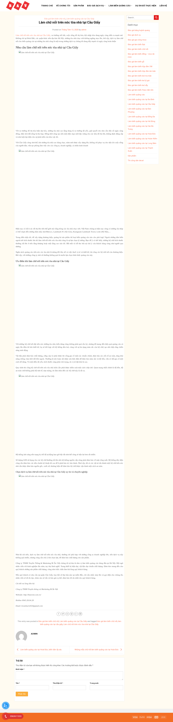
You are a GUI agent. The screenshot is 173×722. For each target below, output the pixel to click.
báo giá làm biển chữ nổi (107, 621)
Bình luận (20, 669)
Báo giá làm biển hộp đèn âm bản (142, 71)
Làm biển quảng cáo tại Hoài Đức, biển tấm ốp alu (41, 649)
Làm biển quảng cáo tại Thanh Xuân (140, 149)
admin (83, 30)
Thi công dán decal (135, 160)
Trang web (94, 683)
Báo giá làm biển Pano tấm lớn (140, 90)
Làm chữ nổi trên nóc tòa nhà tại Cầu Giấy (80, 624)
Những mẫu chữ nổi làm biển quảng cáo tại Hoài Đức (97, 649)
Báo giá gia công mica (137, 40)
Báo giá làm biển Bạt (136, 44)
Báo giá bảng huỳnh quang (139, 30)
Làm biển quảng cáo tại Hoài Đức (142, 134)
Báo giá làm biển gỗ (136, 62)
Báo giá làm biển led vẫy (138, 85)
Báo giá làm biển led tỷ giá (138, 80)
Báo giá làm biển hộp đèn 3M (140, 66)
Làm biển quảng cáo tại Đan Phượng (139, 110)
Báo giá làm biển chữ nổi (54, 19)
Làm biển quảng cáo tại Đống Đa (141, 116)
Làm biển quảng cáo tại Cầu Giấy (80, 19)
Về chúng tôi (63, 6)
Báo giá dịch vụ (95, 6)
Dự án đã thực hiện (145, 6)
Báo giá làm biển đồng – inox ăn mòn (141, 55)
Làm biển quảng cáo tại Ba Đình (141, 99)
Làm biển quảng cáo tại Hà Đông (141, 121)
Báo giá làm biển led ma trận (139, 76)
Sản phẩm (78, 6)
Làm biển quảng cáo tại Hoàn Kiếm (142, 138)
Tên (18, 683)
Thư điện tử (58, 683)
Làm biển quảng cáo (119, 6)
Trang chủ (47, 6)
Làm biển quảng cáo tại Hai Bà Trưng (140, 127)
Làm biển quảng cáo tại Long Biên (142, 143)
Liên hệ (163, 6)
